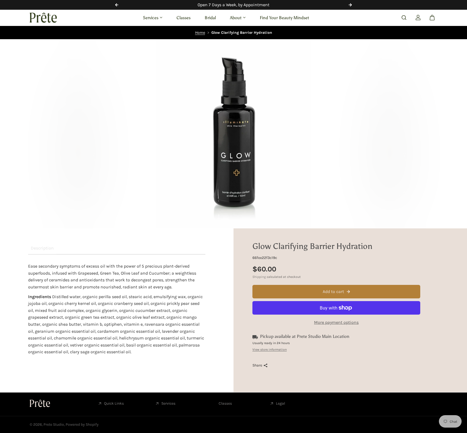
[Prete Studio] (43, 18)
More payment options (336, 322)
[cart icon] (432, 17)
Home (200, 32)
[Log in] (418, 17)
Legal (280, 403)
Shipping (259, 277)
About (236, 17)
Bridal (210, 17)
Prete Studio (54, 424)
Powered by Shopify (82, 424)
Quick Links (114, 403)
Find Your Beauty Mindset (284, 17)
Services (150, 17)
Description (42, 248)
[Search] (404, 17)
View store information (269, 349)
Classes (183, 17)
